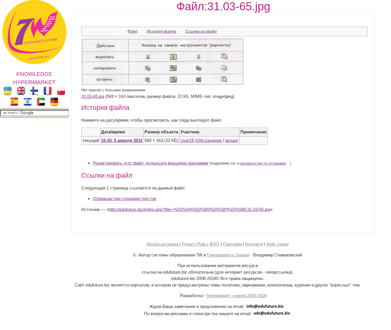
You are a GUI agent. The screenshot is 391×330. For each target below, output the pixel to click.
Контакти (254, 244)
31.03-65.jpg (92, 96)
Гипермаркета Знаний (228, 254)
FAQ (215, 244)
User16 (187, 140)
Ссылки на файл (201, 31)
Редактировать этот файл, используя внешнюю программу (151, 163)
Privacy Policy (195, 244)
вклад (231, 140)
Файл (132, 31)
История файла (161, 31)
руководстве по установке (263, 163)
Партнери (232, 244)
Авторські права (162, 244)
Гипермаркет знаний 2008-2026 (236, 295)
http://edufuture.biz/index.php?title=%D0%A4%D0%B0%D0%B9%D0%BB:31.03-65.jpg (189, 209)
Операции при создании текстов (124, 198)
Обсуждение (209, 140)
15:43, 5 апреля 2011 (122, 140)
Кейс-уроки (277, 244)
